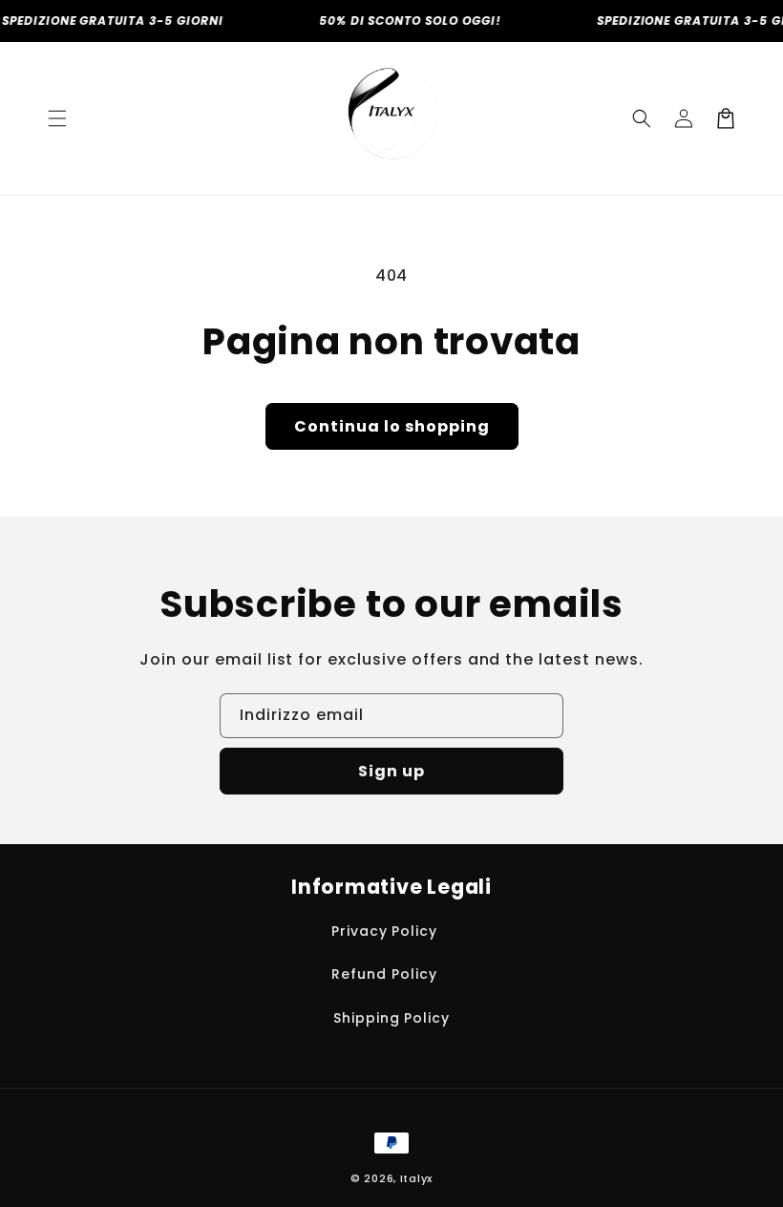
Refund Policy (383, 974)
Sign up (391, 771)
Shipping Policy (391, 1017)
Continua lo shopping (392, 426)
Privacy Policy (384, 931)
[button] (57, 118)
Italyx (416, 1178)
